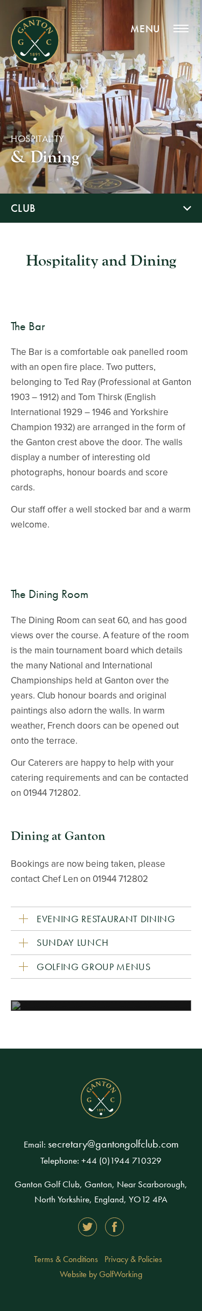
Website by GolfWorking (101, 1274)
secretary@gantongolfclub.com (113, 1144)
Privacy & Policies (133, 1259)
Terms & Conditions (66, 1259)
